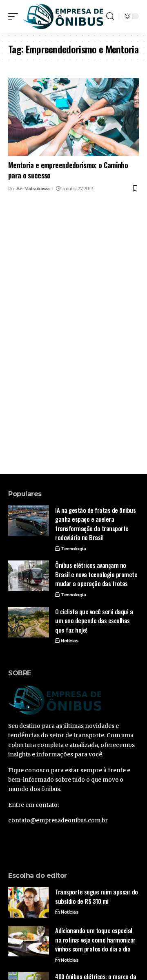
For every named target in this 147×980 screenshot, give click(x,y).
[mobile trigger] (15, 16)
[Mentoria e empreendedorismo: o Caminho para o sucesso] (73, 117)
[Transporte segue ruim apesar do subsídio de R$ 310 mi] (28, 902)
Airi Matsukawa (32, 188)
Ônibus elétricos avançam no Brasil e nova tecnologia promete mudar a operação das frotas (96, 574)
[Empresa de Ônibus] (63, 16)
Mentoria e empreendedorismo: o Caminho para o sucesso (68, 170)
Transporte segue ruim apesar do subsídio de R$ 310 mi (96, 896)
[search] (110, 16)
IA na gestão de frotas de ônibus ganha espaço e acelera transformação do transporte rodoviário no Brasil (95, 523)
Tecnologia (73, 549)
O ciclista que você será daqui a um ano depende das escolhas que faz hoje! (94, 620)
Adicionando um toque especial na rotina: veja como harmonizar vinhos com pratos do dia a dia (95, 939)
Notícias (69, 641)
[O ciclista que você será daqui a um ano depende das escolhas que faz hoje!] (28, 622)
